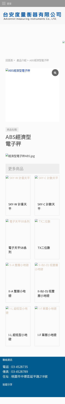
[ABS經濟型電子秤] (32, 95)
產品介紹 (21, 60)
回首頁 (9, 60)
